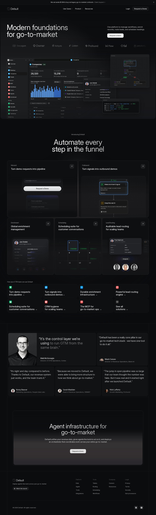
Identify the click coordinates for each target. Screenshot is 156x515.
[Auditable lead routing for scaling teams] (125, 246)
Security (127, 490)
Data (77, 483)
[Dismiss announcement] (153, 2)
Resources (89, 9)
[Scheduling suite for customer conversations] (78, 246)
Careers (111, 483)
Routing (95, 486)
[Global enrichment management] (30, 246)
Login (128, 9)
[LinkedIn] (136, 508)
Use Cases (67, 9)
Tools (77, 490)
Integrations (79, 493)
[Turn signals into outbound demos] (113, 189)
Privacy (127, 483)
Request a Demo (140, 9)
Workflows (96, 493)
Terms (127, 486)
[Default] (12, 9)
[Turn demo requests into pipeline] (42, 189)
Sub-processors (130, 493)
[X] (141, 508)
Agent (78, 486)
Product (78, 9)
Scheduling (96, 490)
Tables (95, 483)
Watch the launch (21, 488)
